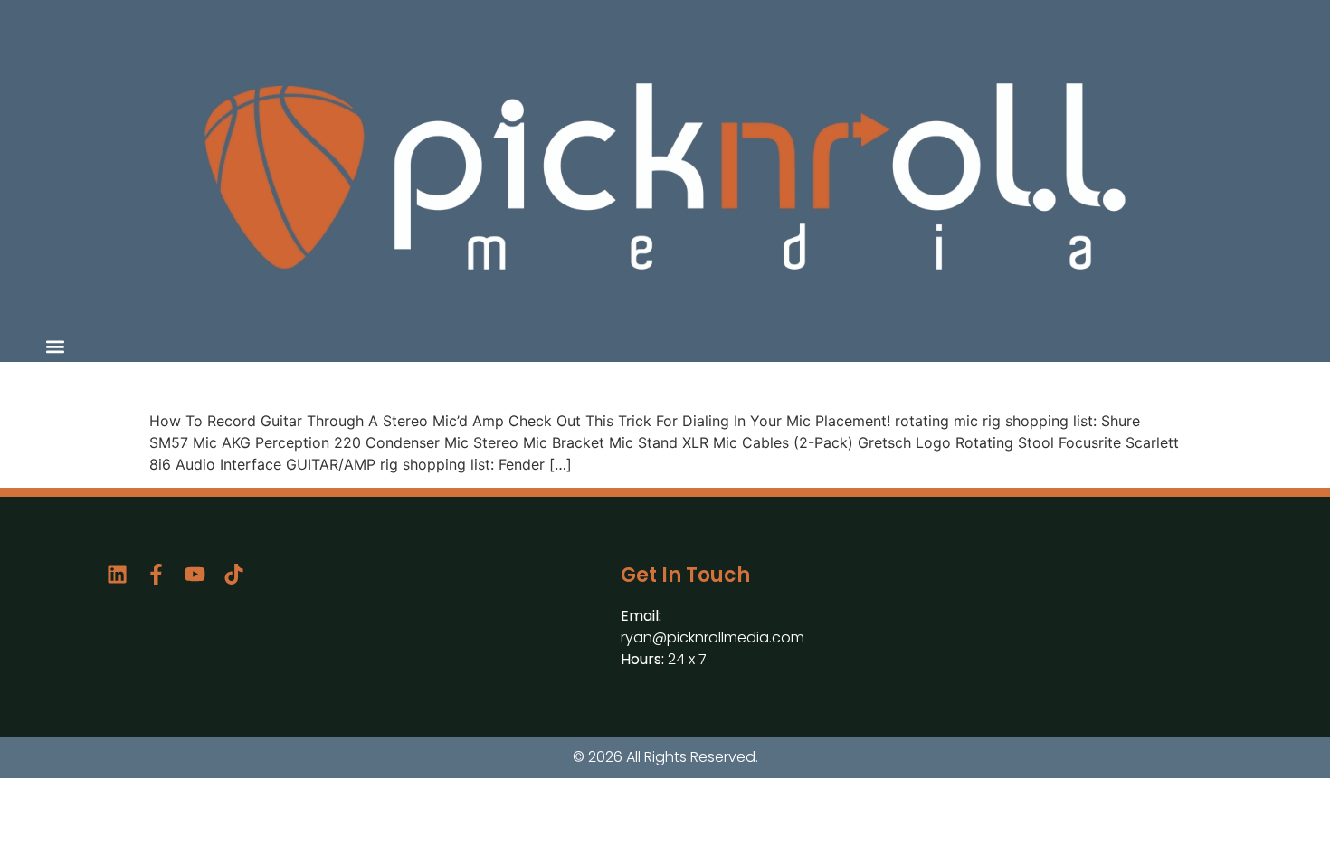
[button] (55, 346)
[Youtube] (195, 574)
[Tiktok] (233, 574)
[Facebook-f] (156, 574)
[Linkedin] (117, 574)
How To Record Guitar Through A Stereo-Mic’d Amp (429, 381)
